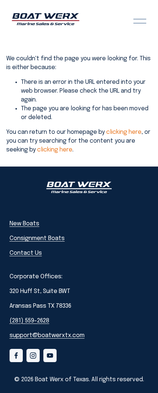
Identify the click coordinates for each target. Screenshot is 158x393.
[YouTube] (50, 355)
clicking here (123, 132)
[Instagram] (33, 355)
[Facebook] (16, 355)
